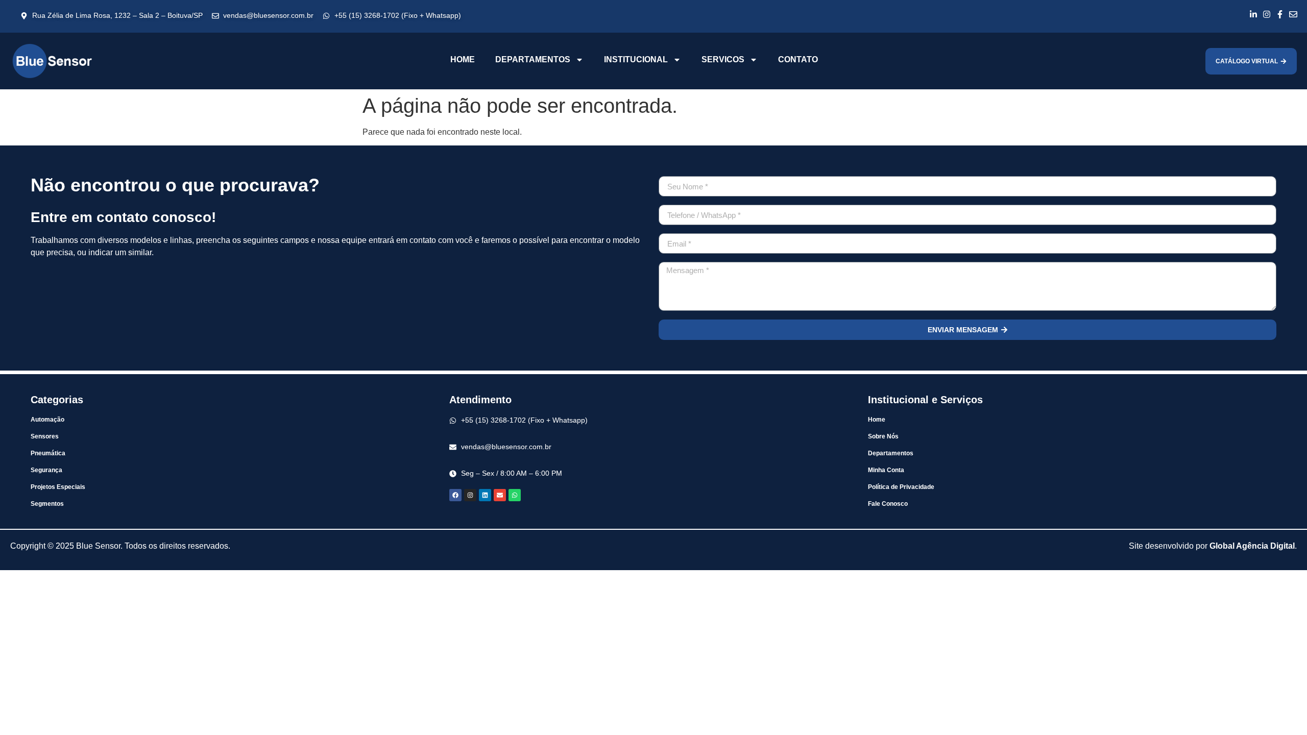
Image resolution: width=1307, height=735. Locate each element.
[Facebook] (455, 495)
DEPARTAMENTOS (532, 59)
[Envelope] (500, 495)
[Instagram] (470, 495)
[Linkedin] (485, 495)
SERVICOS (722, 59)
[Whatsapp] (515, 495)
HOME (462, 59)
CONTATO (798, 59)
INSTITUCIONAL (636, 59)
